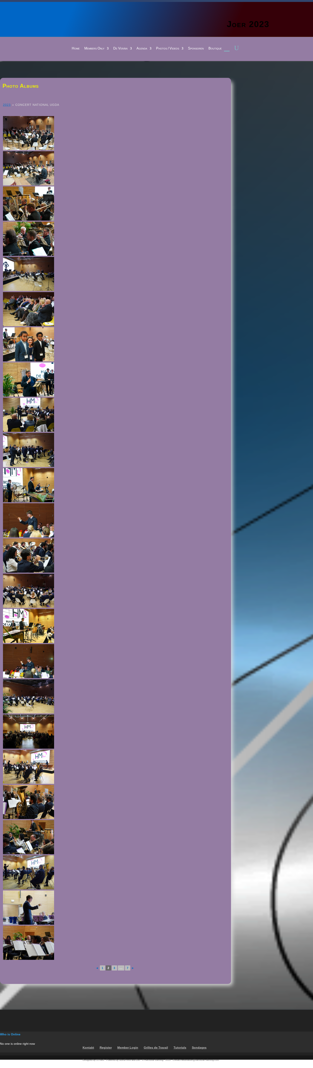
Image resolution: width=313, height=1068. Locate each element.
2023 (7, 104)
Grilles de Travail (156, 1047)
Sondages (199, 1047)
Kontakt (88, 1047)
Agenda (141, 48)
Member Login (127, 1047)
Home (76, 48)
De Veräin (120, 48)
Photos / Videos (167, 48)
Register (106, 1047)
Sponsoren (196, 48)
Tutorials (180, 1047)
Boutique (215, 48)
